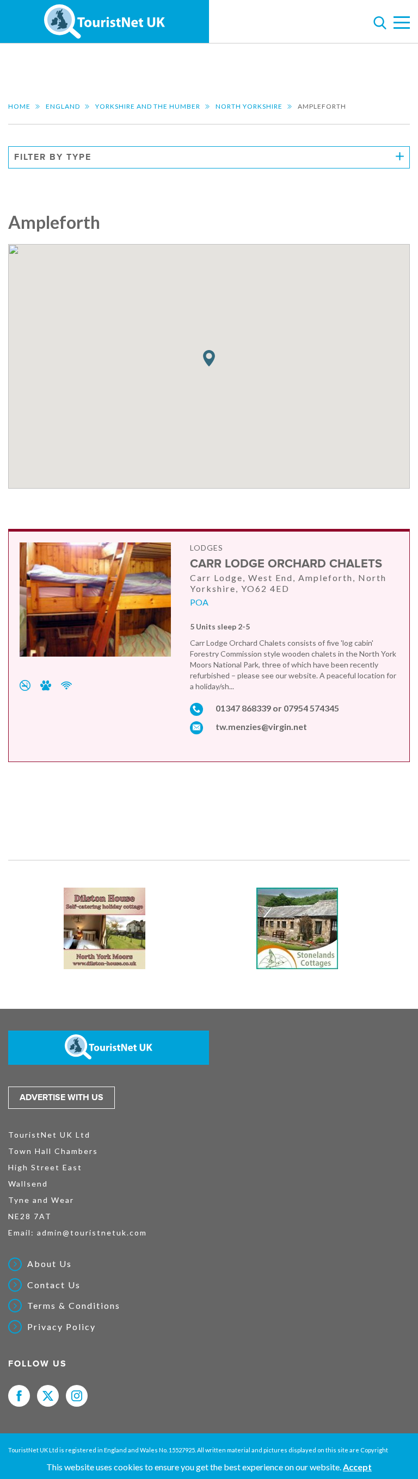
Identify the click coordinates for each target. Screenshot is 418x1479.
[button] (209, 358)
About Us (49, 1264)
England (63, 106)
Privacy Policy (61, 1327)
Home (19, 106)
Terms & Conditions (73, 1305)
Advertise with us (61, 1097)
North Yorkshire (249, 106)
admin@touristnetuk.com (92, 1232)
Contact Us (54, 1285)
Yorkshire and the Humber (147, 106)
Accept (357, 1467)
